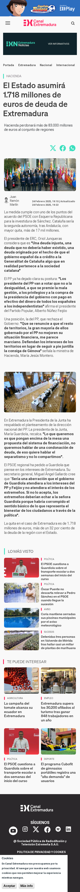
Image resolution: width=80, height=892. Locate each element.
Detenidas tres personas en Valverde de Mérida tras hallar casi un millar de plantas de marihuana (58, 642)
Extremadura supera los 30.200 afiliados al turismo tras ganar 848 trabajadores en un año (58, 712)
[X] (36, 830)
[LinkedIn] (68, 830)
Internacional (65, 65)
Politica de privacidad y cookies (41, 852)
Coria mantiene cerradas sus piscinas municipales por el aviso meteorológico (58, 619)
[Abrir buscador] (73, 23)
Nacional (46, 65)
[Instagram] (25, 830)
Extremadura (27, 65)
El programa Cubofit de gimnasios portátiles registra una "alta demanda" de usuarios (58, 772)
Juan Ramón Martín (14, 200)
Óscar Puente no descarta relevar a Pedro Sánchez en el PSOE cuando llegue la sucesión (58, 596)
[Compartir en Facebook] (62, 148)
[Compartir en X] (53, 148)
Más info (26, 886)
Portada (8, 65)
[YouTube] (13, 830)
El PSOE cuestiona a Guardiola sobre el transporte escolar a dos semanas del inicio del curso (58, 571)
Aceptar (9, 886)
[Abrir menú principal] (7, 23)
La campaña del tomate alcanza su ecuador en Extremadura (18, 710)
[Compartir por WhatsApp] (72, 148)
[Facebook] (47, 830)
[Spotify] (58, 830)
